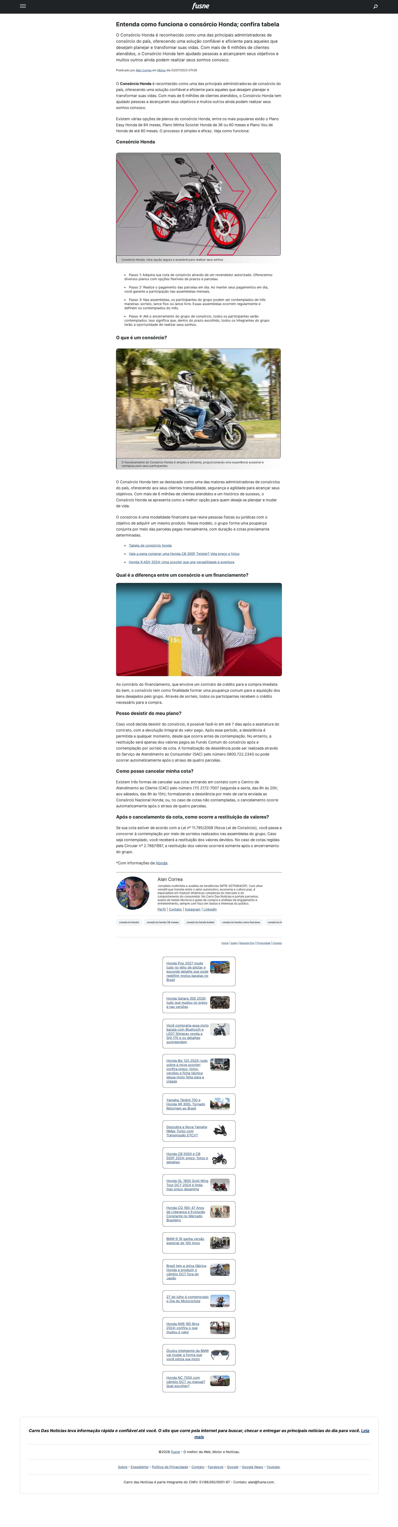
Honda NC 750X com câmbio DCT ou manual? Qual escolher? (185, 1382)
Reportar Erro (247, 943)
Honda (161, 863)
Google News (252, 1467)
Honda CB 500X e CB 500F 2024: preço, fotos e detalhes (187, 1158)
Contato (175, 909)
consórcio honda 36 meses (163, 922)
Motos (161, 70)
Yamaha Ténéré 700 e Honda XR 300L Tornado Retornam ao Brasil (185, 1104)
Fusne (175, 1452)
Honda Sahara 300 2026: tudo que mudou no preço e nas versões (186, 1002)
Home (225, 943)
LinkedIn (210, 909)
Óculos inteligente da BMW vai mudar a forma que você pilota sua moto (187, 1355)
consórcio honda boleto (200, 922)
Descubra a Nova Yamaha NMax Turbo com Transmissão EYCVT (186, 1131)
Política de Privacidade (170, 1467)
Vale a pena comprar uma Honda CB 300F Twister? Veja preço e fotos (184, 554)
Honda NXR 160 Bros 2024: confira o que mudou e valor (182, 1328)
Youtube (273, 1467)
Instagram (192, 909)
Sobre (234, 943)
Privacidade (264, 943)
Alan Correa (144, 70)
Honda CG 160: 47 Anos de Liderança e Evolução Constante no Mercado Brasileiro (185, 1214)
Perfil (162, 909)
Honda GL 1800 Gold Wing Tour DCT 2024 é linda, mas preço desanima (187, 1185)
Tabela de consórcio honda (150, 545)
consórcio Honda (129, 922)
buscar (369, 1)
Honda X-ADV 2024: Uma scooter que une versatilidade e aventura (181, 562)
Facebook (215, 1467)
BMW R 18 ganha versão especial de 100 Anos (185, 1241)
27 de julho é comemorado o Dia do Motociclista (187, 1299)
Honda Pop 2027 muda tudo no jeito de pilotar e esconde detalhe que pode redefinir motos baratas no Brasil (187, 971)
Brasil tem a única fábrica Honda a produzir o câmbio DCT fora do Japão (186, 1272)
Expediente (139, 1467)
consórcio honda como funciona (241, 922)
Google (232, 1467)
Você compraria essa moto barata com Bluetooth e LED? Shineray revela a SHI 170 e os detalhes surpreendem (187, 1033)
